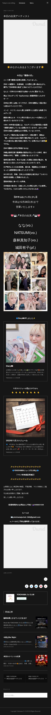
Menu (32, 3)
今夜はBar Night (10, 637)
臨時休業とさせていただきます (15, 618)
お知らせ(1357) (8, 573)
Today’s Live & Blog (8, 3)
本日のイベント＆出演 (12, 656)
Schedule (22, 3)
